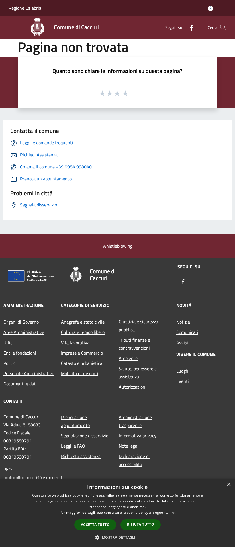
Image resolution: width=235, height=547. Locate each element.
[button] (117, 537)
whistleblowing (117, 246)
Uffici (8, 342)
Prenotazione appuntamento (75, 421)
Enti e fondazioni (19, 352)
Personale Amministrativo (28, 373)
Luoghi (182, 370)
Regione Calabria (25, 8)
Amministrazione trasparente (135, 421)
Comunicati (187, 332)
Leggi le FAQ (73, 445)
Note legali (129, 445)
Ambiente (128, 358)
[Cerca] (223, 27)
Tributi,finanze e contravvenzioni (134, 344)
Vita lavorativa (75, 342)
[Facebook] (189, 27)
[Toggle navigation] (11, 26)
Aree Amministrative (23, 332)
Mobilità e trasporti (79, 373)
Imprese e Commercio (82, 352)
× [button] (228, 485)
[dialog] (117, 513)
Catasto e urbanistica (81, 363)
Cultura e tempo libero (83, 332)
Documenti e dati (20, 383)
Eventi (182, 381)
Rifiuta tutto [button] (140, 524)
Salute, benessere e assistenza (138, 372)
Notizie (183, 321)
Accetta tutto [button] (95, 524)
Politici (10, 363)
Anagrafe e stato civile (83, 321)
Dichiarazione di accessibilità (134, 460)
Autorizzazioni (132, 386)
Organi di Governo (21, 321)
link (172, 512)
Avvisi (182, 342)
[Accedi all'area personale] (210, 8)
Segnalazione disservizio (84, 435)
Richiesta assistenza (81, 456)
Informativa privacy (137, 435)
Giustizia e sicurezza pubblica (138, 325)
